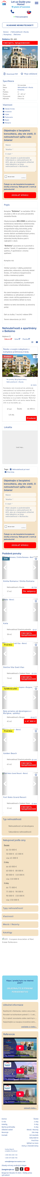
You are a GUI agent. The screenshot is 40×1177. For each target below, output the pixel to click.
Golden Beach (10, 753)
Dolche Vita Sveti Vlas (13, 667)
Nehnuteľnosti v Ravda (20, 32)
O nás (4, 1122)
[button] (5, 365)
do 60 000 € (11, 866)
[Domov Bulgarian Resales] (4, 3)
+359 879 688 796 (11, 1158)
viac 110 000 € (12, 879)
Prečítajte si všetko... (29, 1027)
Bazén (7, 120)
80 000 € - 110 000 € (15, 875)
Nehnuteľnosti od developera (21, 826)
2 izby (36, 1122)
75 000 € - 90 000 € (14, 891)
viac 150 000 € (12, 900)
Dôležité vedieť (7, 1130)
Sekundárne (33, 1138)
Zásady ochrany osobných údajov (14, 1165)
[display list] (32, 342)
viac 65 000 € (12, 858)
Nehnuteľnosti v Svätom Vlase (18, 673)
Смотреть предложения (16, 43)
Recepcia (8, 123)
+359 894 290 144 (11, 1155)
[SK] (29, 12)
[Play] (20, 1048)
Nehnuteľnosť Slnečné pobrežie (19, 629)
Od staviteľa (33, 1135)
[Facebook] (21, 1169)
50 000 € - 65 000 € (14, 854)
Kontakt (4, 1135)
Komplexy (7, 34)
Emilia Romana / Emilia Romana (18, 581)
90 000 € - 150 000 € (15, 895)
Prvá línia (10, 472)
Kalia (5, 623)
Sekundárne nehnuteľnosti (20, 832)
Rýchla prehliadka (8, 1127)
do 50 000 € (11, 849)
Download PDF (12, 74)
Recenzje (5, 1132)
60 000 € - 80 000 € (14, 870)
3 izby (36, 1124)
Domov (6, 32)
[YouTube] (27, 1169)
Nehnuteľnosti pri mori (21, 469)
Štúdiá (36, 1119)
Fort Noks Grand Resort (14, 797)
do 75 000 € (11, 887)
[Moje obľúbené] (36, 356)
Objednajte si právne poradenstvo (20, 986)
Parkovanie (9, 117)
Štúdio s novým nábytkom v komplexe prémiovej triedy (16, 350)
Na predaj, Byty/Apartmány (17, 379)
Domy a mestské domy (30, 1146)
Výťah (7, 114)
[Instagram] (17, 1169)
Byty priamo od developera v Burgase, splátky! (17, 712)
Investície (8, 112)
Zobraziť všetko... (30, 1108)
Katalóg (4, 1124)
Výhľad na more (32, 1143)
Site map (35, 1132)
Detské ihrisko (10, 109)
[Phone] (12, 12)
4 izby (36, 1127)
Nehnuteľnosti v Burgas (16, 717)
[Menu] (36, 3)
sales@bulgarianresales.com (15, 1161)
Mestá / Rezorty (32, 1130)
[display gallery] (36, 342)
